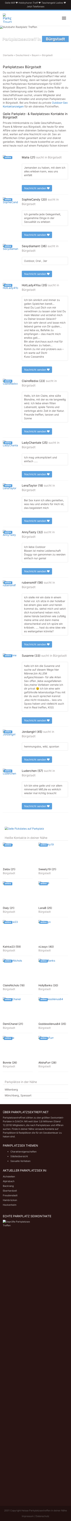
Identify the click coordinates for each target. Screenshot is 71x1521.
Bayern (36, 55)
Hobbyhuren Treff (28, 2)
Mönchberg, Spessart (18, 1095)
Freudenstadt (10, 1195)
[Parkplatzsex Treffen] (7, 18)
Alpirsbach (8, 1181)
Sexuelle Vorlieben (20, 1161)
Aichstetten (9, 1176)
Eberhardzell (10, 1190)
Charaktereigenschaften (23, 1151)
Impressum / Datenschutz (35, 1516)
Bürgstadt (55, 157)
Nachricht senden (35, 188)
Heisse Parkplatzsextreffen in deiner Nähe (44, 1510)
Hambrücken (10, 1200)
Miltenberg (11, 1089)
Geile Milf (10, 2)
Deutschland (22, 55)
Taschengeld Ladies (52, 2)
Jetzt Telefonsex (35, 6)
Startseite (8, 55)
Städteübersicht (19, 1156)
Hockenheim (9, 1204)
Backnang (8, 1186)
